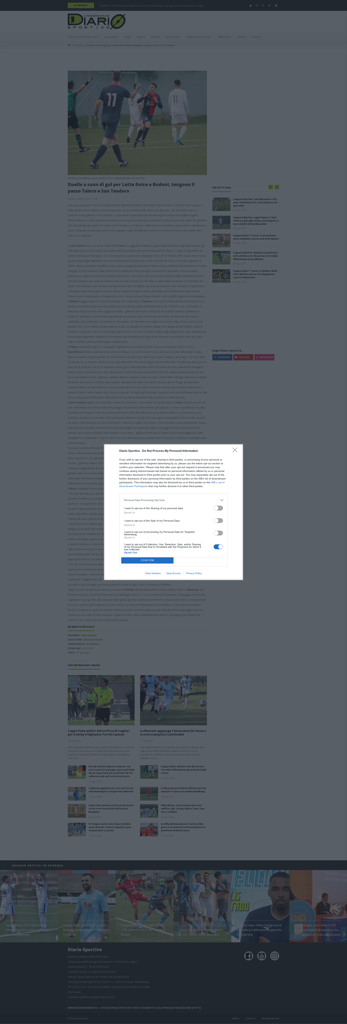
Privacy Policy (194, 573)
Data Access (173, 573)
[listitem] (173, 500)
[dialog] (173, 512)
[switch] (218, 508)
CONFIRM (147, 560)
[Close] (236, 451)
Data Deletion (153, 573)
